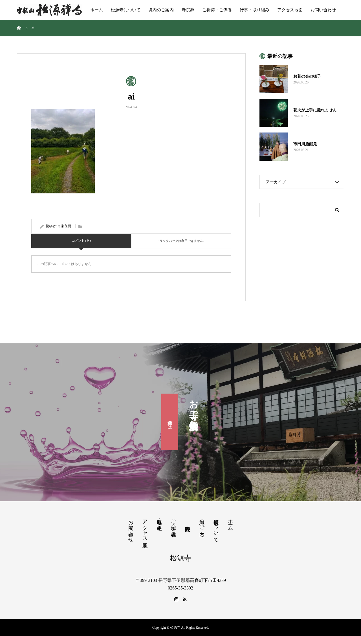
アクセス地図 (290, 10)
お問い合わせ (323, 10)
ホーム (96, 10)
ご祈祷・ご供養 (217, 10)
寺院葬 (188, 10)
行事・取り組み (254, 10)
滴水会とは (170, 422)
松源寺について (125, 10)
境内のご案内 (161, 10)
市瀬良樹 (64, 226)
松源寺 (180, 558)
